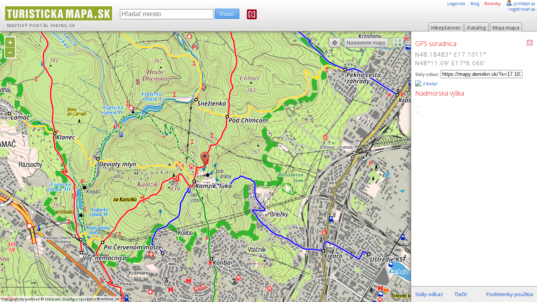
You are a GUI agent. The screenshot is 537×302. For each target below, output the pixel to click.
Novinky (492, 3)
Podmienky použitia (509, 294)
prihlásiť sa (524, 3)
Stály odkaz (429, 294)
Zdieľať (429, 84)
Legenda (456, 3)
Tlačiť (460, 294)
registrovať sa (521, 9)
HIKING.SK (63, 25)
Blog (475, 3)
